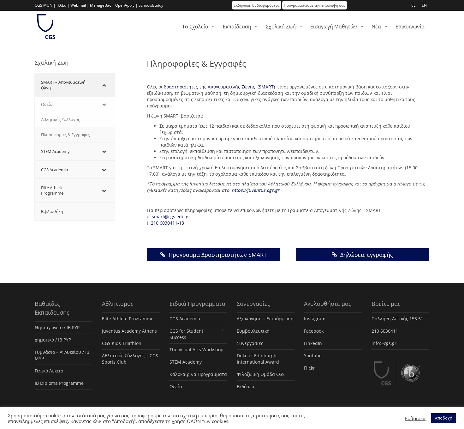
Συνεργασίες (250, 343)
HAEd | (63, 5)
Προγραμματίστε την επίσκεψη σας (314, 5)
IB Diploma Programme (59, 383)
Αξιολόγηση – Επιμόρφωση (265, 319)
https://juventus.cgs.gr (254, 190)
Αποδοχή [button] (443, 418)
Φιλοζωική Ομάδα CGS (261, 374)
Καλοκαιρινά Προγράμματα (198, 374)
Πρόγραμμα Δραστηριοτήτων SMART (217, 254)
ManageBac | (102, 5)
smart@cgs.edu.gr (171, 217)
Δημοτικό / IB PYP (53, 340)
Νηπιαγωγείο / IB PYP (57, 327)
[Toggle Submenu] (104, 85)
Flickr (309, 368)
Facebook (314, 331)
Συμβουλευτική (253, 331)
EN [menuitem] (424, 5)
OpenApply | (126, 5)
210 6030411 (385, 331)
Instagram (314, 319)
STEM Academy (186, 362)
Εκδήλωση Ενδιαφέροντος (257, 5)
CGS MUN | (45, 5)
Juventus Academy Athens (129, 331)
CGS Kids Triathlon (121, 343)
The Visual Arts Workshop (196, 350)
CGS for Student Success (186, 334)
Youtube (313, 356)
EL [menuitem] (413, 5)
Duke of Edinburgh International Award (258, 359)
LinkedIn (313, 343)
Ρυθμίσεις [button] (415, 418)
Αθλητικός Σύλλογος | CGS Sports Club (130, 359)
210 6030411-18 (167, 223)
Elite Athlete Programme (127, 319)
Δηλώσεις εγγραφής (366, 254)
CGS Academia (185, 319)
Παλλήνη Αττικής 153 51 (397, 319)
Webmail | (79, 5)
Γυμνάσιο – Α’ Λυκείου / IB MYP (62, 355)
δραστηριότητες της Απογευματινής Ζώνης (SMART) (219, 87)
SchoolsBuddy (151, 5)
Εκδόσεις (246, 387)
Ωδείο (176, 387)
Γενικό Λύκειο (49, 371)
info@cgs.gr (384, 343)
